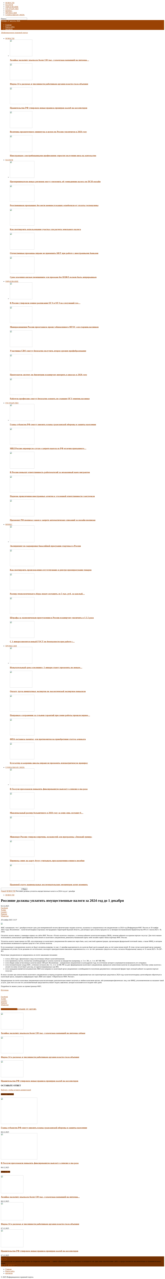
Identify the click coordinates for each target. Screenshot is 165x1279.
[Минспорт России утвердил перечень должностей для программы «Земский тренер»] (22, 832)
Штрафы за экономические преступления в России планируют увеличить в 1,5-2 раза (52, 617)
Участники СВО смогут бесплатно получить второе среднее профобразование (48, 351)
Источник (5, 990)
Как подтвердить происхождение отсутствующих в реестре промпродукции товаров (50, 570)
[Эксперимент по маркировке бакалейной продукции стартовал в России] (22, 542)
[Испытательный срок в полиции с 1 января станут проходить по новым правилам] (21, 663)
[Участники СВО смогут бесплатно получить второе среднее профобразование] (21, 346)
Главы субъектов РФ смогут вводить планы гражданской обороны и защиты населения (53, 424)
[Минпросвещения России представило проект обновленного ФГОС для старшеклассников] (21, 323)
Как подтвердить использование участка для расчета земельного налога (45, 229)
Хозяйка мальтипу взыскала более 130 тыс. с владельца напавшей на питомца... (40, 1197)
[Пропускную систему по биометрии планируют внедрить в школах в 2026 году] (21, 370)
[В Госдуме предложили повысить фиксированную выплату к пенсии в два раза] (22, 785)
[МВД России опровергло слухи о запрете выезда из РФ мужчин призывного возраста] (22, 444)
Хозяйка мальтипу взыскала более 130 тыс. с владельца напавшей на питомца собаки (43, 1033)
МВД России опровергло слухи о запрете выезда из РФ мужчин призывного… (48, 448)
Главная (8, 25)
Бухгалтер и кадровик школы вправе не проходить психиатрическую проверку (49, 763)
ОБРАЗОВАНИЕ (11, 7)
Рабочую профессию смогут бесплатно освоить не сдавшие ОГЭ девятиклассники (50, 398)
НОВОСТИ (9, 3)
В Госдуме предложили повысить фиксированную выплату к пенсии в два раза (49, 789)
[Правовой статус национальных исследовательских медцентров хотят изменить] (22, 880)
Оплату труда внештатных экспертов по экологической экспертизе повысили (48, 691)
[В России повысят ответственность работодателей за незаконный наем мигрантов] (22, 468)
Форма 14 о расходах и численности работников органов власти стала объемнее (49, 84)
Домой (3, 891)
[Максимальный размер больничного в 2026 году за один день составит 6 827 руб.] (22, 808)
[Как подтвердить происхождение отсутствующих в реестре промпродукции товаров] (22, 565)
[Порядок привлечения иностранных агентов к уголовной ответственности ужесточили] (22, 492)
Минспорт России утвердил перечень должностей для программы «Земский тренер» (51, 837)
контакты (9, 29)
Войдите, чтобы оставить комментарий (16, 1090)
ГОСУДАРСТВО (12, 9)
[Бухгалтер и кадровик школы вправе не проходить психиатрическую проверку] (22, 759)
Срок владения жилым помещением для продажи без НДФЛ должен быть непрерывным (53, 277)
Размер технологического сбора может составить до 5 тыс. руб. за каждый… (47, 594)
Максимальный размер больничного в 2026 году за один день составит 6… (46, 813)
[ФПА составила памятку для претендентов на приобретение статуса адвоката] (22, 735)
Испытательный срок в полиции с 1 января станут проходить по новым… (46, 667)
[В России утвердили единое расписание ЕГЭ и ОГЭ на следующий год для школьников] (21, 299)
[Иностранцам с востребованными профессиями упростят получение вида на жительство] (21, 151)
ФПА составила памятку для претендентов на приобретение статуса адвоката (48, 739)
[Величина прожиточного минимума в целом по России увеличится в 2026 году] (21, 127)
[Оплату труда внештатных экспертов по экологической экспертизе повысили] (21, 687)
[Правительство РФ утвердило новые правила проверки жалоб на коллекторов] (21, 103)
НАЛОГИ (9, 5)
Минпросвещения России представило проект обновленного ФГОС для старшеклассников (54, 327)
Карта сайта (9, 27)
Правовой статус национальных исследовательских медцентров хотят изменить (49, 884)
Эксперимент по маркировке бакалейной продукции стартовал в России (45, 546)
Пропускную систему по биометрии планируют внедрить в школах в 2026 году (48, 374)
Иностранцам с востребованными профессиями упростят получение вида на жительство (53, 155)
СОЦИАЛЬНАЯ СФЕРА (15, 15)
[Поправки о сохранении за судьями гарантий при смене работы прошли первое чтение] (22, 711)
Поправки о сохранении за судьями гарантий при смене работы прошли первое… (50, 715)
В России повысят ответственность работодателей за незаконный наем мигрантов (50, 472)
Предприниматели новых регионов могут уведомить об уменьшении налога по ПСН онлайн (55, 181)
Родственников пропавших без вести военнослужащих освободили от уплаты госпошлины (54, 205)
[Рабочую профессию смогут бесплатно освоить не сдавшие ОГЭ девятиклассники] (21, 394)
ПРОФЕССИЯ (11, 13)
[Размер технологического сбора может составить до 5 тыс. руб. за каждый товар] (22, 589)
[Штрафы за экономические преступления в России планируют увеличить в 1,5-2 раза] (22, 613)
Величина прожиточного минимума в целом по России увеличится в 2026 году (48, 132)
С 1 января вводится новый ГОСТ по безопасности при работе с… (42, 641)
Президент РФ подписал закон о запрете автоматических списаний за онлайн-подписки (52, 520)
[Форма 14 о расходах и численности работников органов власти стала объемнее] (21, 79)
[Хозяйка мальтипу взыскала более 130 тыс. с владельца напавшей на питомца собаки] (21, 56)
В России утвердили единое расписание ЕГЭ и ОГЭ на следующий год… (45, 303)
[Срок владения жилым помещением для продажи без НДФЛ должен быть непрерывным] (22, 273)
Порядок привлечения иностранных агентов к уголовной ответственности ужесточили (52, 496)
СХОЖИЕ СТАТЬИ (9, 1009)
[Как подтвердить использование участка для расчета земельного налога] (22, 225)
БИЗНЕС (8, 11)
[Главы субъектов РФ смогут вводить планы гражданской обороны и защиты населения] (22, 420)
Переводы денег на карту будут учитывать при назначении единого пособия (47, 860)
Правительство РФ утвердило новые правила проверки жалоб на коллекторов (48, 108)
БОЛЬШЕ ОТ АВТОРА (26, 1009)
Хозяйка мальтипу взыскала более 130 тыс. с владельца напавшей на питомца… (49, 60)
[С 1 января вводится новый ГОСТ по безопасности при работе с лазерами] (22, 637)
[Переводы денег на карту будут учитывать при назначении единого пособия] (22, 856)
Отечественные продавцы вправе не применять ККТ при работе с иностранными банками (54, 253)
